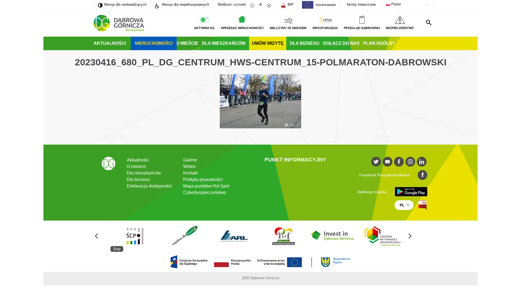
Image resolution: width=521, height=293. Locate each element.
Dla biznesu (304, 43)
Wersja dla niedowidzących (122, 4)
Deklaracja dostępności (149, 186)
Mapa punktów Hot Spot (206, 186)
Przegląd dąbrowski (362, 28)
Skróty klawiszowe (361, 4)
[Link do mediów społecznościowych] (376, 162)
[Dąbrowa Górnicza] (119, 23)
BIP (290, 4)
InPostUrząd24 (325, 28)
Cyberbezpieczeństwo (204, 192)
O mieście (187, 43)
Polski (395, 4)
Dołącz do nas (341, 43)
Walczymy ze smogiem (288, 28)
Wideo (189, 166)
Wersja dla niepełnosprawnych (185, 4)
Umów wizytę (268, 43)
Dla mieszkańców (224, 43)
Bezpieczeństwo (400, 28)
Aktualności (110, 43)
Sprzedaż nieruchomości (242, 28)
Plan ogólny (379, 43)
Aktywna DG (204, 28)
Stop (116, 249)
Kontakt (190, 173)
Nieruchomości (154, 43)
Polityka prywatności (203, 179)
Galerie (190, 160)
